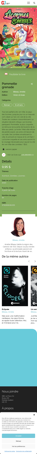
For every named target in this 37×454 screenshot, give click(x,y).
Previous (28, 261)
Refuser (18, 441)
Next (35, 261)
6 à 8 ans (19, 105)
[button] (34, 415)
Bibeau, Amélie (19, 92)
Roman (7, 105)
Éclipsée (5, 309)
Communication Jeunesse (5, 3)
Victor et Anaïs (19, 95)
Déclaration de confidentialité (24, 451)
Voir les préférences (18, 446)
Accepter (19, 436)
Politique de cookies (10, 451)
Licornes (21, 176)
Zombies (13, 176)
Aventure (5, 176)
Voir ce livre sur (20, 155)
